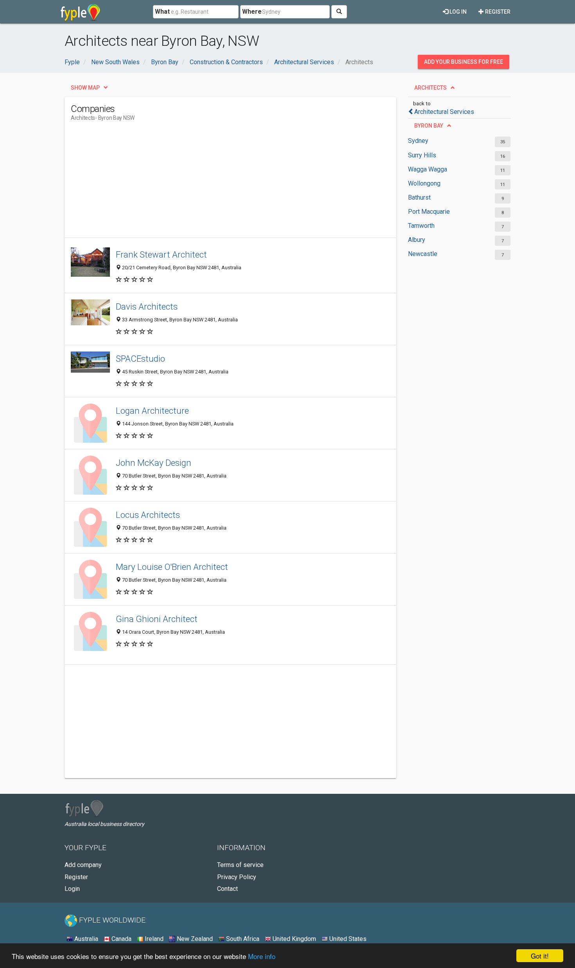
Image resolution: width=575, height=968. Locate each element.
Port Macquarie (429, 211)
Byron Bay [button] (428, 126)
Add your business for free (463, 62)
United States (347, 939)
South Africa (242, 939)
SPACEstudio (140, 358)
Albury (416, 239)
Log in (457, 12)
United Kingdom (293, 939)
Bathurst (419, 197)
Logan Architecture (152, 411)
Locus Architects (148, 515)
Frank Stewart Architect (161, 254)
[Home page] (80, 12)
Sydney (418, 140)
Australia (85, 939)
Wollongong (424, 183)
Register (497, 12)
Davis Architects (147, 306)
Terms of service (240, 865)
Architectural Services (444, 111)
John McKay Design (153, 463)
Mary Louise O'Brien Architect (172, 567)
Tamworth (421, 225)
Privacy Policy (236, 877)
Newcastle (422, 254)
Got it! (540, 956)
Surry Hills (422, 155)
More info (261, 956)
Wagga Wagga (427, 169)
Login (72, 888)
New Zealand (194, 939)
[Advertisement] (213, 183)
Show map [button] (85, 88)
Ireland (153, 939)
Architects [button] (430, 88)
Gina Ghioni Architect (157, 619)
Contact (227, 888)
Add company (83, 865)
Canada (120, 939)
